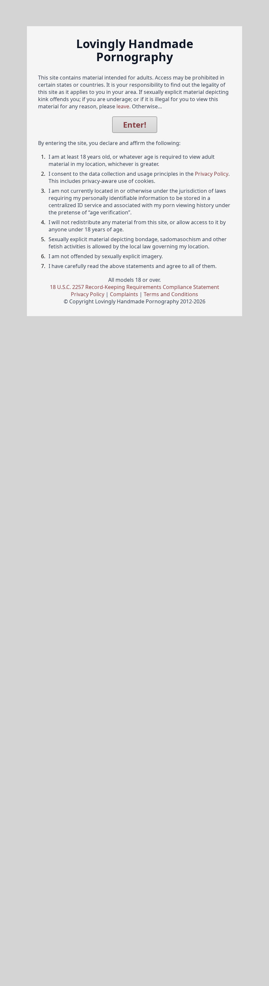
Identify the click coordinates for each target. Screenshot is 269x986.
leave (122, 106)
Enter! (134, 124)
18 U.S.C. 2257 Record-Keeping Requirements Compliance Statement (134, 287)
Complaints (124, 294)
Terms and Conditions (171, 294)
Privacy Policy (211, 173)
